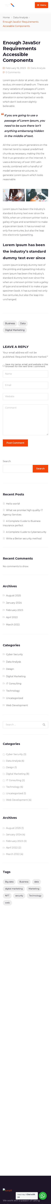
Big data (9, 881)
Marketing (34, 888)
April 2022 (12, 617)
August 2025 (13, 595)
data (23, 323)
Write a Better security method (24, 538)
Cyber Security (14, 654)
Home (6, 17)
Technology (13, 690)
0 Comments (13, 72)
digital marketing (15, 330)
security (19, 895)
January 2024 (14, 602)
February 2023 (14, 610)
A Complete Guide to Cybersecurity (26, 532)
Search (7, 461)
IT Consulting (13, 683)
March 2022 (13, 624)
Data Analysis (20, 17)
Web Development (17, 705)
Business (10, 323)
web (7, 902)
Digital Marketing (16, 676)
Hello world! (13, 503)
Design (10, 669)
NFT (7, 895)
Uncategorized (14, 698)
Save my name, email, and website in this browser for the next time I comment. (26, 365)
